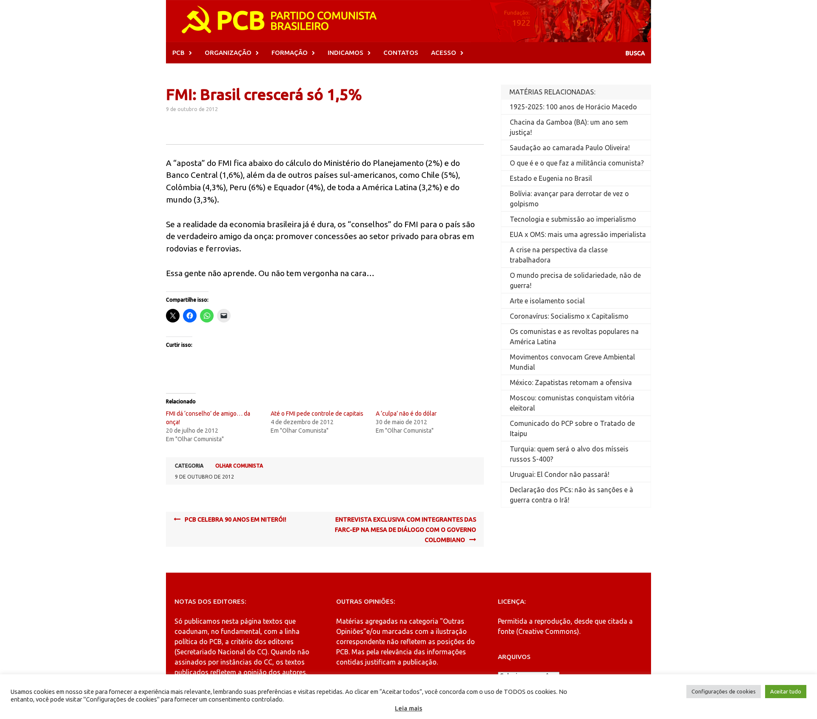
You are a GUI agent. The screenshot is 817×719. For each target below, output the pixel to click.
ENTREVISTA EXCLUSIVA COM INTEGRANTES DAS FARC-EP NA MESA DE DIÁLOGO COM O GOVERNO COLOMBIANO (405, 529)
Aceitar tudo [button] (785, 691)
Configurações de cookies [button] (723, 691)
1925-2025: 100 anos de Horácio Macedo (573, 107)
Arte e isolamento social (547, 301)
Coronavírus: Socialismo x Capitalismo (569, 316)
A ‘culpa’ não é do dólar (406, 413)
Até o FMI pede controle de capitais (317, 413)
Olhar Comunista (239, 465)
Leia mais (408, 708)
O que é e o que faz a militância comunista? (577, 163)
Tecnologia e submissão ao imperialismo (573, 219)
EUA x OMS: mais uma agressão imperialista (578, 234)
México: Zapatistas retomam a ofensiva (571, 382)
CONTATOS (400, 52)
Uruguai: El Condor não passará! (559, 474)
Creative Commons (547, 631)
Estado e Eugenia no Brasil (551, 178)
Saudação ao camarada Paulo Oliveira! (570, 147)
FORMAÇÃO (289, 52)
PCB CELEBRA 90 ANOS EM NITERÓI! (235, 519)
